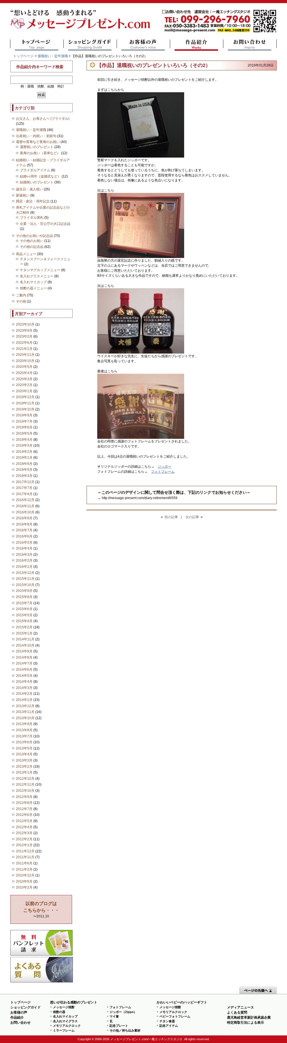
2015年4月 (24, 621)
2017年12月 (25, 482)
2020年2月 (24, 385)
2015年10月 (25, 585)
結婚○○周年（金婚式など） (40, 176)
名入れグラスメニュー (37, 276)
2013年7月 (24, 736)
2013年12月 (25, 706)
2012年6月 (24, 815)
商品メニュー (26, 254)
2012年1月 (24, 845)
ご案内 (21, 295)
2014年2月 (24, 694)
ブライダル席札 (31, 218)
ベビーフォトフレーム (174, 1016)
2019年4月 (24, 440)
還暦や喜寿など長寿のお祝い (38, 142)
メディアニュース (240, 1007)
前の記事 (171, 517)
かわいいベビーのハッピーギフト (182, 1002)
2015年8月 (24, 597)
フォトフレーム (163, 472)
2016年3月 (24, 555)
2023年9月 (24, 331)
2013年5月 (24, 748)
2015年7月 (24, 603)
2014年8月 (24, 657)
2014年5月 (24, 676)
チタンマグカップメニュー (40, 270)
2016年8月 (24, 524)
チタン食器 (167, 1021)
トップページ (36, 45)
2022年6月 (24, 343)
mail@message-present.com (219, 21)
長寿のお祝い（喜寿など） (40, 153)
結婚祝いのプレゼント (37, 182)
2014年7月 (24, 663)
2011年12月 (25, 851)
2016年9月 (24, 518)
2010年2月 (24, 887)
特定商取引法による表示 (245, 1022)
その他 (21, 301)
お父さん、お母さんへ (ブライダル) (43, 119)
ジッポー (164, 467)
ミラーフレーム (64, 1030)
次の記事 (192, 517)
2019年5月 (24, 433)
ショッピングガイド (90, 45)
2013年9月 (24, 724)
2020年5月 (24, 367)
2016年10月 (25, 512)
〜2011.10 (41, 909)
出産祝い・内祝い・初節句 (36, 136)
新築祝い (22, 195)
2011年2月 (24, 869)
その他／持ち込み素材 (125, 1030)
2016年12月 (25, 500)
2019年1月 (24, 458)
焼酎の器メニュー (33, 288)
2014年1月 (24, 700)
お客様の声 (143, 45)
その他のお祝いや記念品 (34, 236)
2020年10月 (25, 361)
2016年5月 (24, 542)
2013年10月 (25, 718)
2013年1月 (24, 772)
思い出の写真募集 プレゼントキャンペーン (41, 943)
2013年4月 (24, 754)
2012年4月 (24, 827)
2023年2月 (24, 336)
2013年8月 (24, 730)
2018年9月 (24, 464)
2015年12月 (25, 573)
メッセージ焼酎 (64, 1007)
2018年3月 (24, 476)
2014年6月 (24, 670)
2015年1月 (24, 633)
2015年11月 (25, 579)
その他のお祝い (31, 241)
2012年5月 (24, 821)
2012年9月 (24, 797)
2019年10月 (25, 409)
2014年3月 (24, 688)
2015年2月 (24, 627)
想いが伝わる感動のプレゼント (73, 1002)
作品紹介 (196, 45)
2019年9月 (24, 415)
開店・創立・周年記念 (33, 201)
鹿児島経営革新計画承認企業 (249, 1017)
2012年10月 (25, 791)
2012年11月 (25, 784)
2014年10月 (25, 645)
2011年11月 (25, 857)
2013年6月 (24, 742)
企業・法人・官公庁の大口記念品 (45, 224)
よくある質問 (41, 969)
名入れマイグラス (65, 1021)
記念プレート (119, 1025)
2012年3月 (24, 833)
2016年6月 (24, 536)
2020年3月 (24, 379)
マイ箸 (114, 1016)
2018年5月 (24, 470)
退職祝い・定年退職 (53, 56)
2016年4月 (24, 548)
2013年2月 (24, 767)
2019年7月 (24, 421)
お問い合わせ (249, 45)
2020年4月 (24, 373)
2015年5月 (24, 615)
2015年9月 (24, 591)
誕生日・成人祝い (29, 189)
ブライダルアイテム (35, 170)
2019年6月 (24, 427)
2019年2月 (24, 452)
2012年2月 (24, 839)
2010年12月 (25, 875)
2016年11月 (25, 506)
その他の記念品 (31, 247)
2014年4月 (24, 682)
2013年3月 (24, 760)
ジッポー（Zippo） (123, 1012)
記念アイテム (168, 1025)
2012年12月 (25, 779)
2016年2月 (24, 560)
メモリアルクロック (67, 1025)
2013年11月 (25, 712)
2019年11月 (25, 403)
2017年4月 (24, 494)
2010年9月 (24, 881)
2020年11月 (25, 355)
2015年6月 (24, 609)
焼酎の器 (59, 1012)
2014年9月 (24, 651)
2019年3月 (24, 445)
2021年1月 (24, 349)
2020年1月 (24, 391)
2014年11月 (25, 639)
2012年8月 (24, 803)
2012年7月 (24, 809)
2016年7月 (24, 530)
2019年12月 (25, 397)
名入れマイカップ (33, 282)
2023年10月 (25, 324)
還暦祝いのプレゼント (37, 147)
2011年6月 (24, 863)
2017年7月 (24, 488)
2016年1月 (24, 567)
